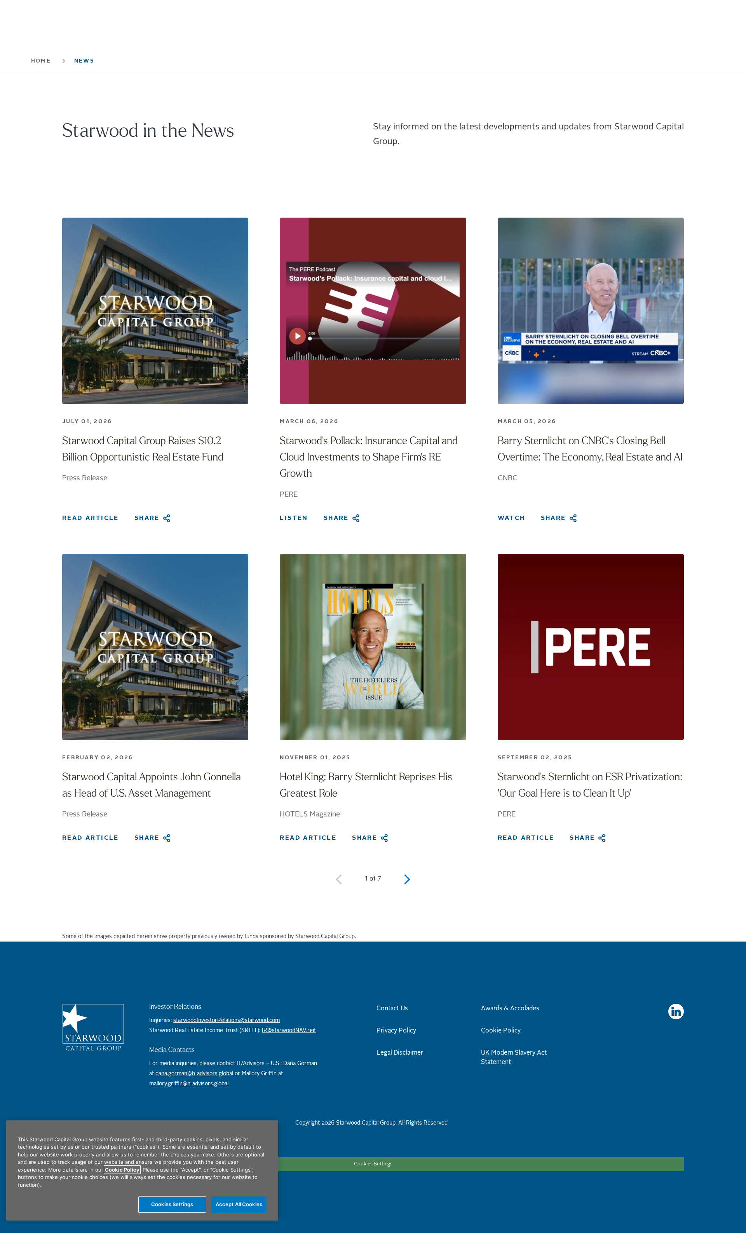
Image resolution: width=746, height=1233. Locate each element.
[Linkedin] (676, 1011)
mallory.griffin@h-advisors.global (188, 1084)
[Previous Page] (338, 879)
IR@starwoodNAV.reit (289, 1030)
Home (41, 61)
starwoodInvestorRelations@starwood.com (226, 1020)
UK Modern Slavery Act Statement (514, 1057)
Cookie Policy (501, 1030)
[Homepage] (93, 1027)
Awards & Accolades (510, 1008)
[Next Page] (407, 879)
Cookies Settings (373, 1164)
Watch (511, 518)
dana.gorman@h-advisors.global (194, 1073)
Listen (294, 518)
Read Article (90, 518)
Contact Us (392, 1008)
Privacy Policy (396, 1030)
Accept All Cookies (239, 1204)
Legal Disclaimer (399, 1053)
